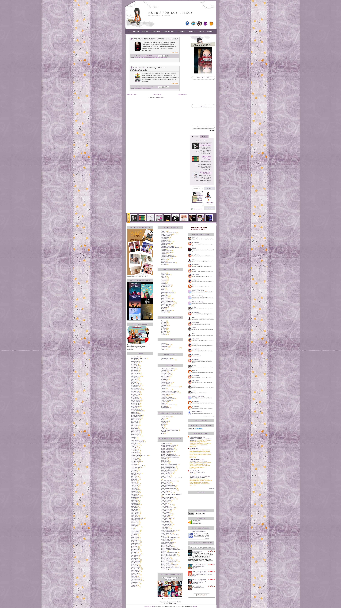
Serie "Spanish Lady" (167, 524)
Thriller (163, 309)
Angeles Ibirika (135, 374)
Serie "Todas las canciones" (169, 534)
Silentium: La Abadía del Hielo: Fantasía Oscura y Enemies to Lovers (199, 581)
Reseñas (145, 31)
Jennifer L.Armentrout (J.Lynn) (139, 455)
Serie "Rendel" (165, 519)
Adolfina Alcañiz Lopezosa (198, 587)
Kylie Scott (134, 480)
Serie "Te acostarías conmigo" (169, 530)
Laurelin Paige (135, 489)
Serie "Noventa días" (167, 505)
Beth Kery (133, 382)
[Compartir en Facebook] (166, 56)
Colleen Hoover (135, 401)
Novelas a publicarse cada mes (145, 88)
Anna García (134, 378)
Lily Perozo (134, 494)
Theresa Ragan (135, 579)
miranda (194, 370)
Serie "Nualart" (165, 506)
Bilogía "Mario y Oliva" (167, 451)
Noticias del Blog (165, 243)
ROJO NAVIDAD (196, 586)
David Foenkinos (135, 409)
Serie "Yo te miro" (166, 540)
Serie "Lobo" (157, 57)
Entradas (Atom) (159, 97)
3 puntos (163, 324)
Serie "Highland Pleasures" (168, 488)
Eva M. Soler (134, 428)
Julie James (134, 468)
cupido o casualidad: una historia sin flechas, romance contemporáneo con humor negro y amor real (202, 573)
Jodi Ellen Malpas (136, 461)
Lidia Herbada (135, 492)
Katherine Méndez (136, 473)
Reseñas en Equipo (166, 255)
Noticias (163, 343)
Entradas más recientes (131, 94)
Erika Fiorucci (135, 424)
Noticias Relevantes (166, 241)
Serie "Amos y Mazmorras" (168, 469)
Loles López (134, 503)
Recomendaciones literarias (169, 391)
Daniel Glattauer (135, 406)
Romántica (164, 297)
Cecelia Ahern (135, 391)
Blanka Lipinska (135, 383)
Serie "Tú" (164, 536)
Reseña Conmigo (166, 252)
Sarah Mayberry (135, 561)
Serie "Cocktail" (165, 475)
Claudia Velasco (135, 400)
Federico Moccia (135, 431)
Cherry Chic (134, 395)
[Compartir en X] (164, 56)
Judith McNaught (135, 467)
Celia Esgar (195, 583)
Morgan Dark (134, 524)
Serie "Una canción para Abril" (169, 537)
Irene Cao (133, 439)
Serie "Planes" (165, 512)
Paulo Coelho (134, 543)
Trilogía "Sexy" (165, 569)
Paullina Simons (135, 542)
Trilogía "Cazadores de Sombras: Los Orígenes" (171, 550)
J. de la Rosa (134, 448)
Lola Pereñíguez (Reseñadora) (169, 430)
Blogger (174, 603)
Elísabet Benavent (136, 418)
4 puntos (163, 328)
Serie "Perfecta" (165, 511)
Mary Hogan (134, 515)
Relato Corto (164, 295)
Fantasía (163, 283)
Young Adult (164, 312)
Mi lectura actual (165, 235)
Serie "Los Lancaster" (167, 493)
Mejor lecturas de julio (195, 450)
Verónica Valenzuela (136, 580)
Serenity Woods (135, 567)
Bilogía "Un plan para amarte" (169, 455)
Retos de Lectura (166, 258)
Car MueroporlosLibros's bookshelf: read (170, 578)
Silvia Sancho (134, 570)
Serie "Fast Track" (166, 484)
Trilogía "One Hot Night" (167, 566)
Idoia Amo (133, 437)
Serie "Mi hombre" (166, 500)
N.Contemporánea (166, 291)
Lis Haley (133, 498)
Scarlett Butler (135, 566)
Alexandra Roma (135, 361)
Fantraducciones (165, 285)
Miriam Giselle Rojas (198, 290)
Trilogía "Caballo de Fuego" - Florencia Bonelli (206, 158)
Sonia (194, 285)
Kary (162, 419)
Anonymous (195, 242)
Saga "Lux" (164, 460)
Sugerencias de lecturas (168, 262)
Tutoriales (164, 264)
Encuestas (164, 372)
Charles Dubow (135, 392)
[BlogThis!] (162, 56)
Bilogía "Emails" (165, 443)
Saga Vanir (164, 463)
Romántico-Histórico (151, 57)
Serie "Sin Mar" (165, 521)
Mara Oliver (134, 510)
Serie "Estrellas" (165, 482)
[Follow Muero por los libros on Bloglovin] (195, 429)
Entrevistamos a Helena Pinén (198, 477)
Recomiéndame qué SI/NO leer (170, 392)
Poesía (163, 294)
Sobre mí (136, 31)
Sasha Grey (134, 564)
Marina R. (164, 431)
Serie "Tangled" (165, 528)
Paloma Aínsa (135, 537)
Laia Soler (134, 482)
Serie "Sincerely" (165, 522)
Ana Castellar (134, 370)
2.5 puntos (164, 322)
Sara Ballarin (134, 557)
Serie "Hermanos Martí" (167, 487)
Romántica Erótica (166, 298)
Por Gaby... (178, 606)
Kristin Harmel (135, 479)
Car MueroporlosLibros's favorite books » (172, 598)
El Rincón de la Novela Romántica (200, 476)
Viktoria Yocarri (135, 583)
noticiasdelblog (165, 407)
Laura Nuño (134, 486)
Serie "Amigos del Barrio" (168, 467)
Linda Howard (135, 497)
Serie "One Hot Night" (167, 509)
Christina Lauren (135, 398)
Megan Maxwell (135, 519)
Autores (191, 31)
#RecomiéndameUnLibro (168, 369)
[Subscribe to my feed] (211, 26)
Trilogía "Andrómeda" (167, 546)
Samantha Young (136, 554)
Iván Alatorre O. (135, 445)
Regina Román (135, 549)
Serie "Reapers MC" (166, 518)
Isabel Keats (134, 443)
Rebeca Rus (134, 548)
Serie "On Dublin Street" (168, 507)
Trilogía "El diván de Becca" (169, 554)
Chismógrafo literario (167, 370)
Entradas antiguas (182, 94)
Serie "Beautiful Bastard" (168, 470)
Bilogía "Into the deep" (167, 448)
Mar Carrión (134, 509)
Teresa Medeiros (135, 577)
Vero (162, 433)
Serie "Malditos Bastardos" (168, 499)
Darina (194, 248)
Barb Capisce (134, 380)
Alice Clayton (134, 363)
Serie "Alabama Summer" (168, 466)
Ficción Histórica (165, 286)
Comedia (163, 277)
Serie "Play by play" (166, 513)
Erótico (163, 282)
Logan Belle (134, 500)
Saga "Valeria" (165, 461)
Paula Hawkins (135, 540)
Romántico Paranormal (167, 303)
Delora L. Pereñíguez (137, 410)
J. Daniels (133, 446)
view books (207, 538)
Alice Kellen (134, 364)
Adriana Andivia (135, 357)
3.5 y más (164, 327)
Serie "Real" (164, 516)
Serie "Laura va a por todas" (169, 490)
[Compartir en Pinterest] (167, 56)
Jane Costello (135, 452)
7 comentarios (154, 86)
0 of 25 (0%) (206, 536)
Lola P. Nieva (140, 57)
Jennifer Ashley (135, 454)
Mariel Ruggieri (135, 512)
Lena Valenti (134, 491)
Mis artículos (164, 238)
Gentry (194, 269)
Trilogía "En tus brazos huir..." (169, 555)
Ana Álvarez (134, 371)
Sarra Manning (135, 562)
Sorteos (163, 261)
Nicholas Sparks (135, 530)
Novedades (156, 31)
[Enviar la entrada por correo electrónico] (158, 55)
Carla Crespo (134, 386)
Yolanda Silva (134, 586)
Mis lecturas (164, 240)
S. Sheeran (134, 552)
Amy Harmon (134, 367)
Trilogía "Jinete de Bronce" (168, 560)
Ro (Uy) (163, 418)
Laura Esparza (135, 483)
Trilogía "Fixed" (165, 557)
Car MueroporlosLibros (199, 533)
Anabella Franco (135, 373)
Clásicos (163, 276)
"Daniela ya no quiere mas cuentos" (199, 461)
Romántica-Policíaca (167, 301)
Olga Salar (134, 534)
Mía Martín (134, 525)
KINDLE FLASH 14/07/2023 (197, 472)
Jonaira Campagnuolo (137, 466)
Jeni (162, 425)
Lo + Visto (195, 137)
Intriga (163, 288)
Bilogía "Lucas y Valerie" (168, 449)
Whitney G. (134, 585)
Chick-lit (163, 273)
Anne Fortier (134, 379)
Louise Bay (134, 506)
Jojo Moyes (134, 464)
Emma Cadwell (135, 419)
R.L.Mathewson (135, 545)
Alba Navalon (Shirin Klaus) (138, 358)
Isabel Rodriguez (197, 411)
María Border (134, 516)
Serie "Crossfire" (165, 476)
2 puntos (163, 321)
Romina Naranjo (135, 551)
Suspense (164, 307)
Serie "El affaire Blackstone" (169, 481)
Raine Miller (134, 546)
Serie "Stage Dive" (166, 525)
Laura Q (163, 422)
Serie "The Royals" (166, 533)
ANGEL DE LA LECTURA (197, 459)
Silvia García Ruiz (136, 569)
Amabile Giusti (135, 366)
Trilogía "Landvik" (166, 563)
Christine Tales (192, 576)
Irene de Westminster (137, 440)
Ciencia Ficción (165, 274)
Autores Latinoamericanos (168, 232)
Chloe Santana (135, 397)
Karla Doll (133, 472)
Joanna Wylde (135, 460)
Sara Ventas (134, 558)
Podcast (201, 31)
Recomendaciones (166, 250)
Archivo (204, 137)
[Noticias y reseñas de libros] (196, 209)
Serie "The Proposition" (167, 531)
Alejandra (195, 344)
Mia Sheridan (134, 521)
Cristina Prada (135, 404)
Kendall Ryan (134, 477)
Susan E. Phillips (135, 571)
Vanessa (163, 424)
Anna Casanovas (135, 376)
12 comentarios (154, 55)
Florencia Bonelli (135, 433)
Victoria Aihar (134, 582)
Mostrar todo (211, 488)
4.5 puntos (164, 331)
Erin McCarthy (135, 425)
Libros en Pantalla (166, 373)
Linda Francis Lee (136, 495)
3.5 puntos (164, 325)
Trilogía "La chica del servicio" (169, 561)
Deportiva (164, 279)
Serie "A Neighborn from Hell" (169, 464)
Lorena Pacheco (135, 504)
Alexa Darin (134, 360)
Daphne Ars (134, 407)
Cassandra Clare (135, 388)
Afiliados (210, 31)
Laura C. (163, 428)
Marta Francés (135, 513)
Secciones (181, 31)
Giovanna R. (164, 421)
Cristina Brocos (135, 403)
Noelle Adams (135, 533)
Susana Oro (134, 573)
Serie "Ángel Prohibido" (167, 542)
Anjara (194, 307)
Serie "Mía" (164, 503)
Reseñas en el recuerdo (168, 256)
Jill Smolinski (134, 458)
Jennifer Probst (135, 457)
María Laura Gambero (137, 518)
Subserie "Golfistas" (166, 543)
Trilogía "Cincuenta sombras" (169, 552)
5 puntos (163, 334)
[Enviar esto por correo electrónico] (161, 56)
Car (211, 200)
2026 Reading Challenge (199, 531)
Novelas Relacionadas (167, 246)
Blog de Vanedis (194, 471)
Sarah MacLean (135, 560)
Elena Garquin (135, 413)
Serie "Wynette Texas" (167, 539)
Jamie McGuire (135, 451)
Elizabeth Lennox (136, 416)
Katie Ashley (134, 474)
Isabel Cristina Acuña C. (137, 442)
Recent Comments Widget (209, 416)
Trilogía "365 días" (166, 545)
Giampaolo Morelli (136, 436)
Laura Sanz (134, 488)
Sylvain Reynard (135, 574)
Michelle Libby (135, 522)
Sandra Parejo (135, 555)
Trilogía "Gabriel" (166, 558)
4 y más (136, 57)
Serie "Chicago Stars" (167, 472)
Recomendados (169, 31)
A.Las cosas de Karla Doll (197, 437)
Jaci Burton (134, 449)
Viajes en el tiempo (166, 310)
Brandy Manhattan (136, 385)
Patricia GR (134, 539)
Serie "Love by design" (167, 497)
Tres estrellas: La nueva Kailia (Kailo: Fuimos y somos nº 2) (199, 566)
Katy (162, 427)
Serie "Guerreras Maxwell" (168, 485)
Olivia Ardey (134, 536)
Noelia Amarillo (135, 531)
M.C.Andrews (134, 507)
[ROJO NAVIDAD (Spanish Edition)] (190, 590)
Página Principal (157, 94)
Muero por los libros (170, 12)
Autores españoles (166, 234)
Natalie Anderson (135, 527)
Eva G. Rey (134, 427)
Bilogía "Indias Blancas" (167, 446)
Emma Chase (135, 421)
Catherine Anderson (136, 389)
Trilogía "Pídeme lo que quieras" (170, 567)
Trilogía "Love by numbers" (168, 564)
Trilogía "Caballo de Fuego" (169, 548)
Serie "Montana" (165, 502)
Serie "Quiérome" (166, 515)
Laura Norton (134, 485)
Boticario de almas (197, 551)
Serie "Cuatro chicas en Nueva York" (171, 478)
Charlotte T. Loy (135, 394)
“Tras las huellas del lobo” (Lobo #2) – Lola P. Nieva (155, 39)
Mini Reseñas (165, 237)
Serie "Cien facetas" (166, 473)
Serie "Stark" (164, 527)
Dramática (164, 280)
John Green (134, 463)
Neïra (132, 528)
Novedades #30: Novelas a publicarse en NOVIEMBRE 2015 (148, 68)
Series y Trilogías (163, 57)
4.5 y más (164, 333)
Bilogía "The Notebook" (167, 454)
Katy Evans (134, 476)
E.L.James (134, 412)
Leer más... (175, 52)
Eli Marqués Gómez (136, 415)
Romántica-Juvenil (166, 300)
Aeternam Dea (194, 448)
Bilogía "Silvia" (165, 452)
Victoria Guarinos (196, 568)
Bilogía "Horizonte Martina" (168, 445)
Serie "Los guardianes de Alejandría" (171, 494)
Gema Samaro (135, 434)
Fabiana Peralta (135, 430)
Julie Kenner (134, 470)
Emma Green (134, 422)
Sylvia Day (134, 576)
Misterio (163, 289)
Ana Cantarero (135, 369)
